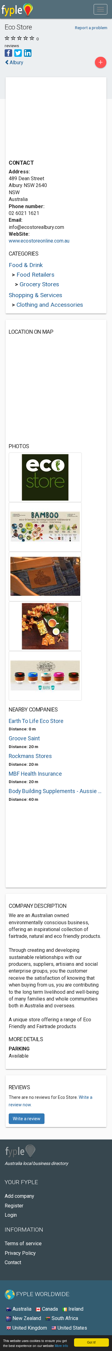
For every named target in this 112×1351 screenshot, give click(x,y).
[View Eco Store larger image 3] (45, 576)
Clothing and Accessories (49, 304)
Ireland (75, 1309)
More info (61, 1345)
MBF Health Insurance (35, 774)
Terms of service (23, 1243)
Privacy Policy (20, 1253)
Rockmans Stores (30, 756)
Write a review (26, 1118)
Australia (21, 1309)
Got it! (91, 1342)
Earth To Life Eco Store (36, 721)
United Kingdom (29, 1328)
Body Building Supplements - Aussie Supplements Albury (56, 791)
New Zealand (26, 1318)
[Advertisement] (55, 119)
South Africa (64, 1318)
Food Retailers (35, 274)
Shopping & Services (35, 295)
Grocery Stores (39, 284)
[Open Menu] (100, 9)
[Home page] (17, 9)
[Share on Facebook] (8, 53)
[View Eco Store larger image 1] (45, 477)
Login (11, 1215)
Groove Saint (24, 738)
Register (14, 1206)
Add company (19, 1196)
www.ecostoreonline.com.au (39, 241)
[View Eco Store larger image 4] (45, 626)
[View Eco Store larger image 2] (45, 527)
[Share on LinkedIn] (27, 53)
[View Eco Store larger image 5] (45, 676)
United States (71, 1328)
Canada (49, 1309)
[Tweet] (18, 53)
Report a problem (91, 27)
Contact (13, 1262)
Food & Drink (26, 265)
